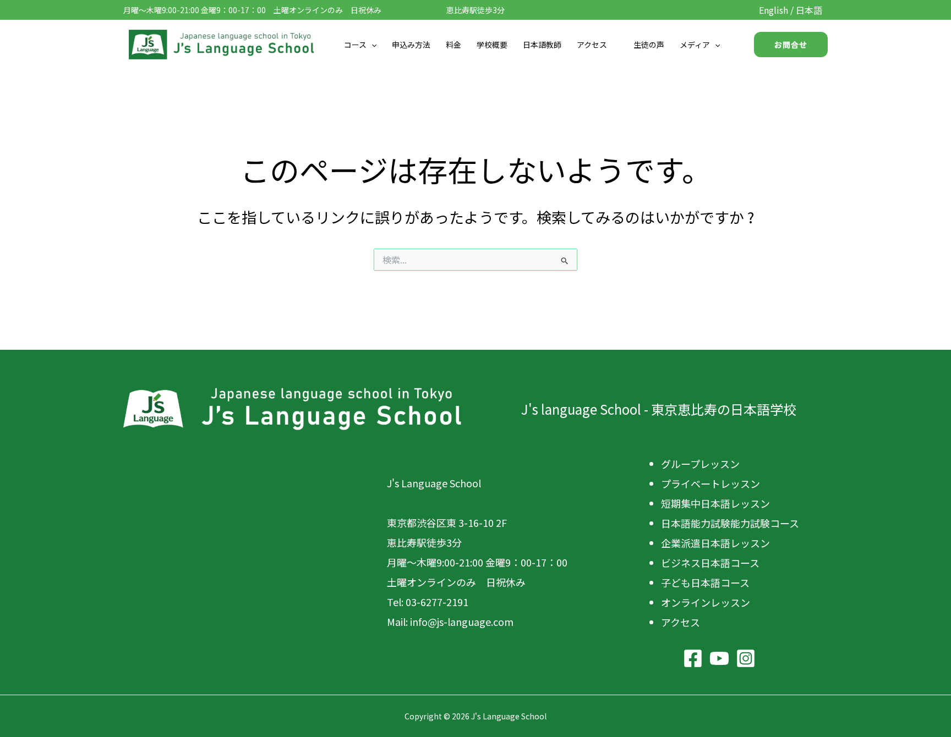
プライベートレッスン (710, 483)
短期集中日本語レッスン (715, 503)
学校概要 (492, 44)
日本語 (809, 9)
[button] (371, 44)
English (773, 9)
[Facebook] (693, 658)
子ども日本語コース (705, 582)
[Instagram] (746, 658)
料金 (453, 44)
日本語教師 (542, 44)
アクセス (592, 44)
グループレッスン (700, 464)
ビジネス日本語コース (710, 563)
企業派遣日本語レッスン (715, 543)
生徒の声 (648, 44)
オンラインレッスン (705, 602)
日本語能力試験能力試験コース (730, 523)
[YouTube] (719, 658)
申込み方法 (411, 44)
